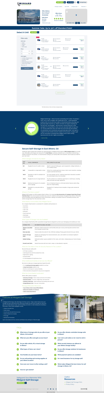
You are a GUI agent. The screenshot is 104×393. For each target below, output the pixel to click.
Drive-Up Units (26, 232)
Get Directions (70, 22)
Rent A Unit (60, 2)
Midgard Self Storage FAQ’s (74, 382)
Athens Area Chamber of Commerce (31, 289)
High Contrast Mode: (5, 4)
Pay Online (70, 2)
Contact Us (21, 382)
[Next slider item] (88, 128)
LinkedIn (53, 389)
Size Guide (33, 32)
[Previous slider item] (15, 128)
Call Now (83, 22)
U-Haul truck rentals (27, 267)
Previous (18, 17)
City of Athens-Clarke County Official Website (33, 287)
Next (38, 17)
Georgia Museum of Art (28, 283)
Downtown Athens (27, 279)
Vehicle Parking (26, 239)
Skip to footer (4, 3)
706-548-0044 (83, 2)
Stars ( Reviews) (58, 20)
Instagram (56, 389)
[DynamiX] (84, 389)
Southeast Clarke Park (28, 281)
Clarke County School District (29, 291)
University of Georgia (28, 277)
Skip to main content (5, 1)
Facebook (48, 389)
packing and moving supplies (32, 265)
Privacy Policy (70, 384)
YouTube (50, 389)
